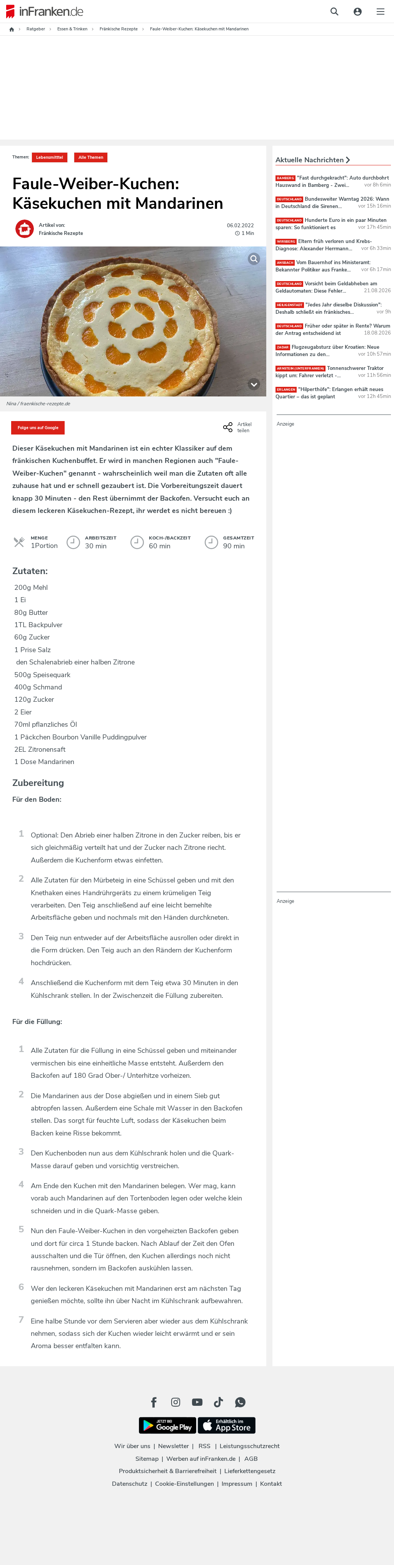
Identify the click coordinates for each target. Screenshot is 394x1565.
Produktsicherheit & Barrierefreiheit (168, 1471)
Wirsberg (286, 242)
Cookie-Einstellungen (184, 1484)
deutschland (289, 199)
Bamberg (285, 178)
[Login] (357, 11)
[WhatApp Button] (240, 1402)
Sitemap (147, 1459)
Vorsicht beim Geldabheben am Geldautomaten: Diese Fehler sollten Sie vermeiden (326, 290)
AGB (251, 1459)
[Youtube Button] (197, 1402)
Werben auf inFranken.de (200, 1459)
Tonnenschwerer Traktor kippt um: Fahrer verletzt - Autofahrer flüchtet (329, 375)
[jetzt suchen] (334, 11)
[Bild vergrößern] (254, 259)
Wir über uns (132, 1446)
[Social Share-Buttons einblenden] (238, 430)
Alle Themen (90, 157)
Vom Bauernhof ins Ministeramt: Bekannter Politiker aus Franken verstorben (323, 269)
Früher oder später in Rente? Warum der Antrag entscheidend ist (332, 329)
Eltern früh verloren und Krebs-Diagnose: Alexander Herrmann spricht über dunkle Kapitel (323, 248)
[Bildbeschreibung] (254, 384)
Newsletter (173, 1446)
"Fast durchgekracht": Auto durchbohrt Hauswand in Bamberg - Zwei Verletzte (332, 185)
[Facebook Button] (154, 1402)
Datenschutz (129, 1484)
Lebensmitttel (49, 157)
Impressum (237, 1484)
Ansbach (285, 263)
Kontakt (271, 1484)
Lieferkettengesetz (249, 1471)
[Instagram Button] (175, 1402)
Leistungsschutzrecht (250, 1446)
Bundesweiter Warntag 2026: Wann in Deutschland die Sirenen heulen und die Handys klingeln (332, 206)
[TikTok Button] (218, 1402)
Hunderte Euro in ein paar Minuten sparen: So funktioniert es (331, 224)
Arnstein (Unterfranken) (300, 368)
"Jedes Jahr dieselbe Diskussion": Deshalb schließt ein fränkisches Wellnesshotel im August (328, 311)
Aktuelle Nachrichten (310, 160)
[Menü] (380, 11)
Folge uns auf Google (38, 428)
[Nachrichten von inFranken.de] (41, 11)
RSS (204, 1446)
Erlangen (286, 390)
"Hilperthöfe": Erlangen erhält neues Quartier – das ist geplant (329, 393)
